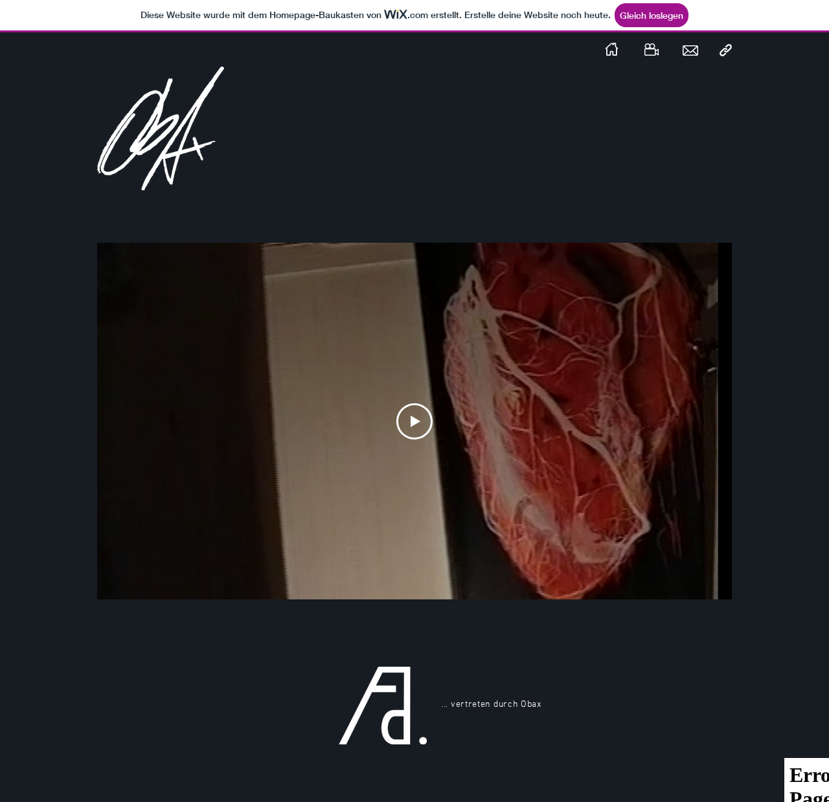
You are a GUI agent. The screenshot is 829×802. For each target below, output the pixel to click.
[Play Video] (414, 421)
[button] (726, 50)
